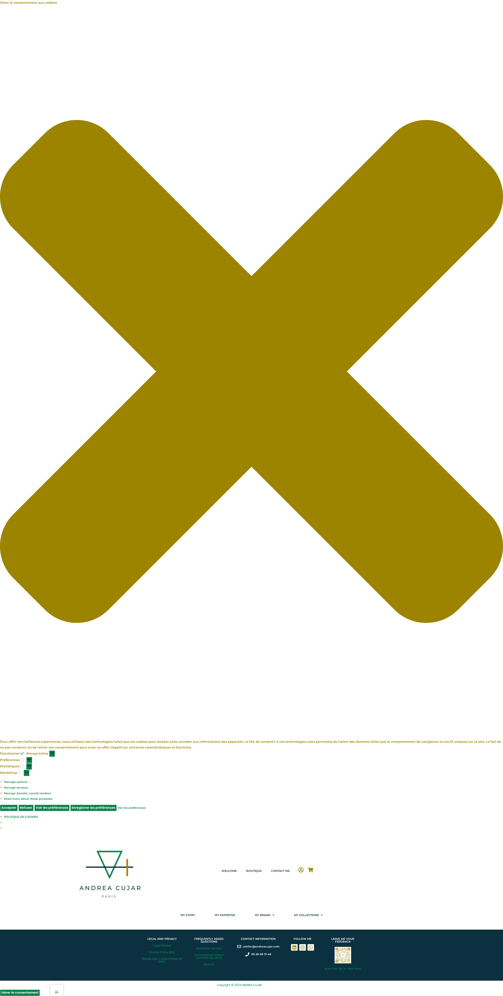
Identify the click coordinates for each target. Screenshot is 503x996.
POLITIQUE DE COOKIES (21, 817)
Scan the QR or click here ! (343, 970)
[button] (251, 372)
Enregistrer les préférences (93, 807)
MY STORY (188, 915)
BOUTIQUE (254, 871)
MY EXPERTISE (225, 915)
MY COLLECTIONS (306, 915)
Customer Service (209, 948)
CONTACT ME (280, 871)
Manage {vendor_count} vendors (27, 793)
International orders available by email (209, 956)
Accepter (8, 807)
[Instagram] (302, 947)
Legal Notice (162, 945)
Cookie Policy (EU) (162, 952)
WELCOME (229, 871)
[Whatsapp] (310, 947)
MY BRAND (263, 915)
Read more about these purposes (28, 799)
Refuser (26, 807)
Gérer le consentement (20, 992)
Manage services (16, 787)
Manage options (15, 782)
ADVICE (209, 964)
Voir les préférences (52, 807)
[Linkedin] (294, 947)
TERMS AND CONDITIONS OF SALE (161, 960)
